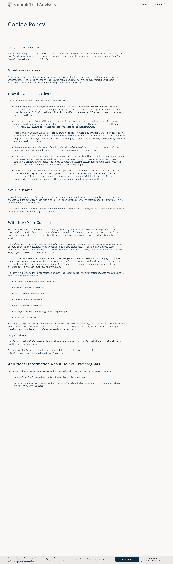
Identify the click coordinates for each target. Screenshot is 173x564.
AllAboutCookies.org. (25, 317)
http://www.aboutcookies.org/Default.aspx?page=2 (41, 311)
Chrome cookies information (29, 287)
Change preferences (153, 559)
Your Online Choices (101, 323)
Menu (144, 5)
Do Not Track (31, 376)
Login (160, 5)
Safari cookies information (28, 299)
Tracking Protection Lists (68, 382)
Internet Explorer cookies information (34, 281)
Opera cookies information (28, 305)
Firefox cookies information (29, 293)
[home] (32, 6)
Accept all (127, 559)
